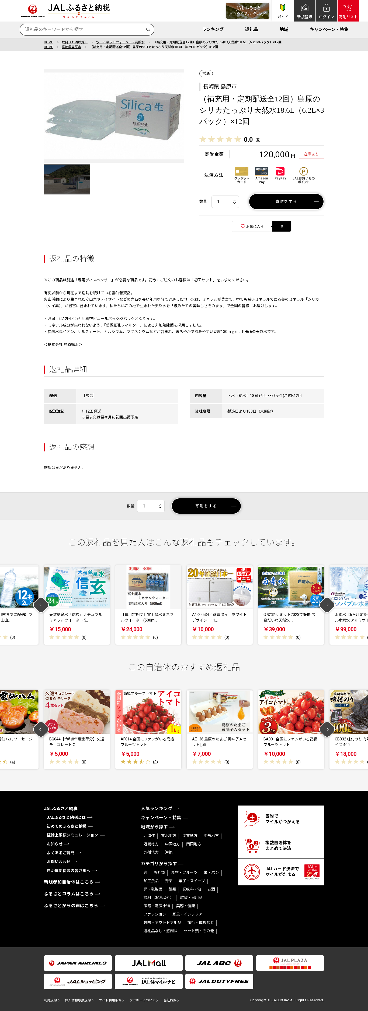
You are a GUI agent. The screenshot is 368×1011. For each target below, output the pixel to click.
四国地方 (193, 844)
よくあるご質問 (61, 853)
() (258, 139)
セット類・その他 (199, 931)
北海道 (149, 835)
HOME (48, 42)
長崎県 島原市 (220, 86)
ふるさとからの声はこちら (71, 905)
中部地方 (211, 835)
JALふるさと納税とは (66, 817)
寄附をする (286, 201)
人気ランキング (157, 808)
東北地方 (168, 835)
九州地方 (151, 852)
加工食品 (151, 881)
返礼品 (251, 29)
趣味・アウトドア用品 (162, 922)
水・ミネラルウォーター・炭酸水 (120, 42)
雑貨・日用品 (191, 897)
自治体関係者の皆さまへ (69, 870)
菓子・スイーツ (192, 881)
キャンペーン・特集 (329, 29)
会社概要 (170, 1000)
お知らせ (55, 844)
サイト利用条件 (110, 1000)
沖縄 (168, 852)
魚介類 (159, 872)
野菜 (168, 881)
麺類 (172, 889)
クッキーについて (142, 1000)
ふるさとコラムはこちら (69, 893)
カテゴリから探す (159, 863)
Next (327, 605)
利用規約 (50, 1000)
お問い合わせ (59, 862)
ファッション (155, 914)
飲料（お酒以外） (75, 42)
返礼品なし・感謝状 (161, 931)
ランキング (213, 29)
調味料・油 (191, 889)
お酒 (211, 889)
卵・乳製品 (153, 889)
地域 (284, 29)
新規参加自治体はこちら (69, 882)
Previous (41, 605)
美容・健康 (185, 906)
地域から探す (154, 826)
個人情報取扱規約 (78, 1000)
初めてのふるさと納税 (66, 826)
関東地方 (189, 835)
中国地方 (172, 844)
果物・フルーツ (184, 872)
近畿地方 (151, 844)
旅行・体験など (201, 922)
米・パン (211, 872)
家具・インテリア (187, 914)
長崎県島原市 (71, 47)
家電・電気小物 (157, 906)
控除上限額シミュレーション (72, 835)
